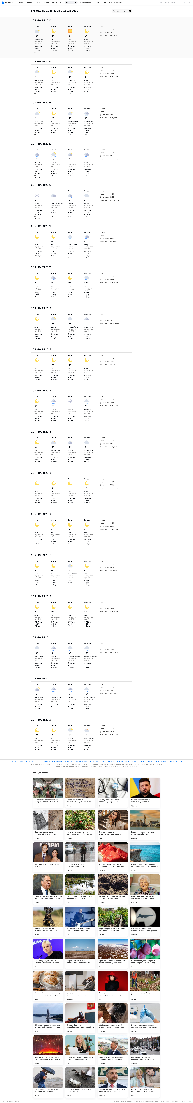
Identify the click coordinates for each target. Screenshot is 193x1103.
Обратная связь (164, 1101)
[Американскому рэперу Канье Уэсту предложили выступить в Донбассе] (48, 1050)
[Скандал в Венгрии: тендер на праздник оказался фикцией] (113, 1050)
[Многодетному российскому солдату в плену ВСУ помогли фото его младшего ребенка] (48, 793)
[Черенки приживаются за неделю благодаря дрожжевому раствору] (113, 922)
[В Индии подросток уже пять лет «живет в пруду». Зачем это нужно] (80, 889)
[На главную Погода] (9, 2)
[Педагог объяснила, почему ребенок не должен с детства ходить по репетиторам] (145, 1082)
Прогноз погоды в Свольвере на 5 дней (57, 761)
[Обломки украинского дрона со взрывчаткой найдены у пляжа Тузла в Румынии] (48, 1018)
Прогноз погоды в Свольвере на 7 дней (89, 761)
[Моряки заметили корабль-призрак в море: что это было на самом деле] (80, 954)
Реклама (17, 1101)
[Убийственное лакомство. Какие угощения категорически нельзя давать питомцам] (113, 1018)
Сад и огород (161, 761)
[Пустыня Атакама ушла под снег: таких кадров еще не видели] (113, 954)
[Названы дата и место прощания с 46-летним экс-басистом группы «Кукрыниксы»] (80, 922)
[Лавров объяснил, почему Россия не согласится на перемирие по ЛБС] (48, 889)
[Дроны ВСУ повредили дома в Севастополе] (80, 1082)
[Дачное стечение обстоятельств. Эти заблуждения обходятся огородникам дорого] (145, 986)
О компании (9, 1101)
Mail (3, 1101)
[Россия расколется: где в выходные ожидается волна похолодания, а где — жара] (48, 922)
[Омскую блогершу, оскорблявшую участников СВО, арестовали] (80, 1018)
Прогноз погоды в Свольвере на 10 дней (122, 761)
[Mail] (3, 2)
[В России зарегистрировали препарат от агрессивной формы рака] (145, 1018)
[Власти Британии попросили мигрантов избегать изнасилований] (145, 825)
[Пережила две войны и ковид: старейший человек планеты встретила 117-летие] (145, 889)
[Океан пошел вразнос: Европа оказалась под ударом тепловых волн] (145, 857)
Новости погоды (147, 761)
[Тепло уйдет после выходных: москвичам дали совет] (48, 1082)
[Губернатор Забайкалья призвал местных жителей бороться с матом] (113, 1082)
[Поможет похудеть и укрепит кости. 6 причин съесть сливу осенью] (145, 954)
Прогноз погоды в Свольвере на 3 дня (25, 761)
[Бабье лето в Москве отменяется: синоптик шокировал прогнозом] (80, 857)
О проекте (117, 1101)
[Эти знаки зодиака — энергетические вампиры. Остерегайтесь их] (113, 825)
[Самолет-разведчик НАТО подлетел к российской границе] (145, 922)
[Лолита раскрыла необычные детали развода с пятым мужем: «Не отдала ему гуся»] (113, 986)
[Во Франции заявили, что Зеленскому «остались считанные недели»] (145, 793)
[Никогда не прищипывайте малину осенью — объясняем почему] (80, 825)
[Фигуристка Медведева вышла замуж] (48, 857)
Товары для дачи (175, 761)
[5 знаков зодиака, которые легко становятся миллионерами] (80, 1050)
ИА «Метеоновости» (185, 1101)
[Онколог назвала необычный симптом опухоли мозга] (80, 986)
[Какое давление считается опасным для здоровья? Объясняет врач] (113, 793)
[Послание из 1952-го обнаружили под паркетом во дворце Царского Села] (80, 793)
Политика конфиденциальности (130, 1101)
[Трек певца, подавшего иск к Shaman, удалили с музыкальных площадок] (48, 954)
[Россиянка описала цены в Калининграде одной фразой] (145, 1050)
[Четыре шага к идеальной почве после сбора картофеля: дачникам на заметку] (113, 889)
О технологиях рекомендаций (149, 1101)
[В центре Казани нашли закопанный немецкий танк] (48, 825)
